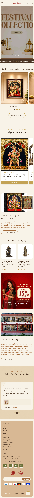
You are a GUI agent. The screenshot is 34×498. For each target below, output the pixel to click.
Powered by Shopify (19, 493)
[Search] (28, 3)
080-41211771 (17, 461)
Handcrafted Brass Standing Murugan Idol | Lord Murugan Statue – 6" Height (25, 263)
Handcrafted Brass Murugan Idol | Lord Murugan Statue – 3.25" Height (9, 263)
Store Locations (7, 430)
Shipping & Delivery (8, 440)
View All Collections (17, 115)
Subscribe (26, 479)
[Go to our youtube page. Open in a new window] (16, 466)
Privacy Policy (6, 444)
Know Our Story (8, 359)
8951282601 (15, 459)
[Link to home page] (17, 472)
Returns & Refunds (8, 442)
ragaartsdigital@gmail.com (13, 456)
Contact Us (6, 449)
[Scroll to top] (28, 493)
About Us (5, 428)
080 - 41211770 (9, 461)
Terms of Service (7, 447)
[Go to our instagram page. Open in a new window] (11, 466)
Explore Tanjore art (9, 232)
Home (4, 426)
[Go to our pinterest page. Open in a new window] (21, 466)
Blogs (4, 433)
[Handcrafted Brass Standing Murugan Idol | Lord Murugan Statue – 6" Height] (25, 251)
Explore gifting (22, 303)
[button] (15, 55)
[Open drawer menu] (2, 3)
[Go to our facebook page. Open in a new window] (5, 466)
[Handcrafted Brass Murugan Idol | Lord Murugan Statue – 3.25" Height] (8, 251)
